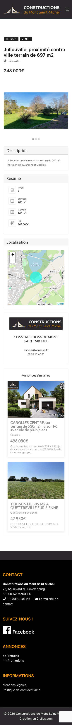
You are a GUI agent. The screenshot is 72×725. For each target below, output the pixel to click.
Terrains (13, 656)
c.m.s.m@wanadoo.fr (36, 349)
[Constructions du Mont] (32, 9)
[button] (8, 110)
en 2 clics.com (42, 718)
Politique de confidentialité (21, 690)
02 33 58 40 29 (36, 354)
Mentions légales (14, 685)
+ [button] (12, 254)
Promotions (16, 660)
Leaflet (60, 303)
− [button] (12, 260)
